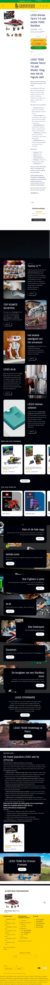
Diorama (38, 653)
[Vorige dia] (22, 749)
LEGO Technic (6, 513)
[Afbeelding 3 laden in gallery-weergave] (16, 35)
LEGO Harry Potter (30, 513)
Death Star (9, 318)
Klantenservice (39, 925)
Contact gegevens (40, 919)
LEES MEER (25, 715)
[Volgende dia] (27, 749)
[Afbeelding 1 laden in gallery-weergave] (8, 35)
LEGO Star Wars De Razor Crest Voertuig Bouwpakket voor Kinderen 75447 (10, 468)
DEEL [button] (33, 202)
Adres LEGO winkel (40, 923)
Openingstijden (39, 921)
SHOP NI (10, 657)
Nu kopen (39, 44)
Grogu (16, 707)
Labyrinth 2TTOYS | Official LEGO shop (12, 973)
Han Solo (36, 705)
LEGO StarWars (31, 346)
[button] (2, 5)
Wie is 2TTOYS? (39, 927)
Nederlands (39, 0)
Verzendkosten (42, 31)
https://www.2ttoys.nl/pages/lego (14, 807)
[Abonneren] (35, 956)
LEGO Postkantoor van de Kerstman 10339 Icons (14, 845)
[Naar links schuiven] (4, 35)
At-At (21, 607)
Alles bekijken (25, 481)
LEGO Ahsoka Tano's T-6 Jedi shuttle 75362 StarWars (11, 911)
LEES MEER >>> (34, 193)
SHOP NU (32, 293)
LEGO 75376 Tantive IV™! (34, 272)
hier (6, 949)
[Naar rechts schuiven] (23, 35)
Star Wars (15, 312)
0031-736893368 (27, 930)
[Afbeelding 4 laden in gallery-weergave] (20, 35)
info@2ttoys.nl (27, 932)
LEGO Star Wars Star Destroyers (36, 630)
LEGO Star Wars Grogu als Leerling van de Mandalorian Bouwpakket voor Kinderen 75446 (33, 468)
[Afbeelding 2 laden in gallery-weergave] (12, 35)
